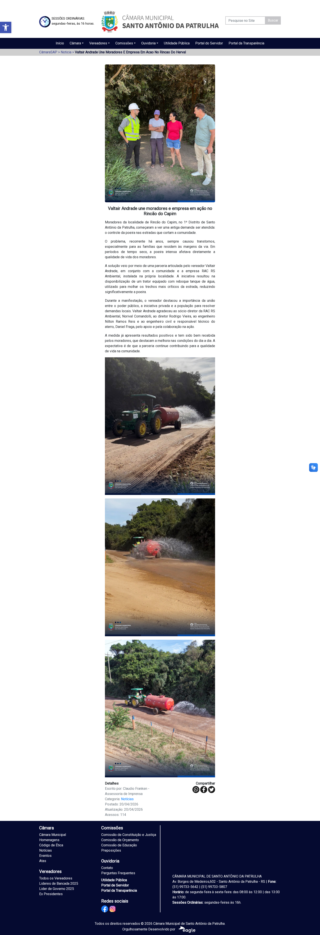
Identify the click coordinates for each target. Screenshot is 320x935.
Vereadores (98, 43)
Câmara (75, 43)
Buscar (273, 20)
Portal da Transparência (246, 43)
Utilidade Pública (177, 43)
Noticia (66, 52)
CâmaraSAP (48, 52)
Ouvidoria (148, 43)
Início (60, 43)
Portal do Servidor (209, 43)
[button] (5, 27)
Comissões (124, 43)
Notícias (127, 799)
